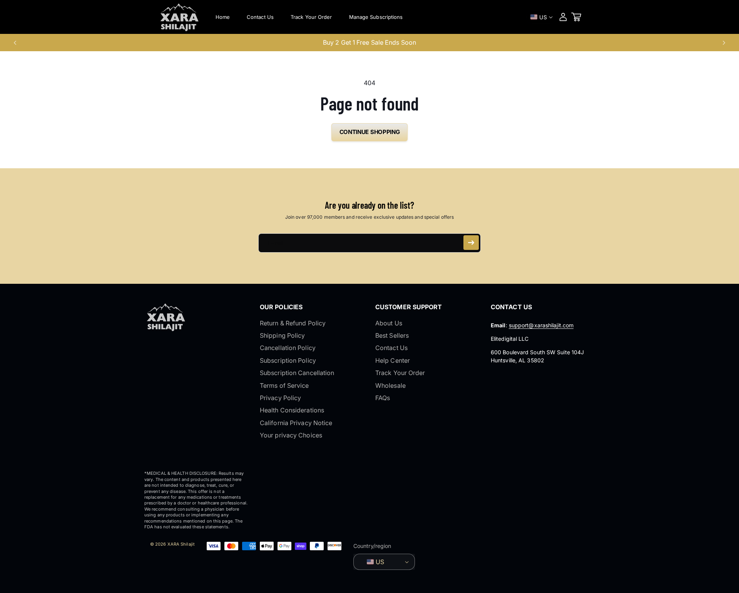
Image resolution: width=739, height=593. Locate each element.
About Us (388, 323)
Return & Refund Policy (293, 323)
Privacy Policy (280, 398)
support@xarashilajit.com (541, 325)
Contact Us (391, 348)
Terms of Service (284, 385)
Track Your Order (400, 373)
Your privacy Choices (291, 435)
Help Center (392, 360)
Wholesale (390, 385)
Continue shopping (369, 132)
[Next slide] (724, 42)
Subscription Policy (288, 360)
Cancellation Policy (288, 348)
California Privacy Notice (296, 423)
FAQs (382, 398)
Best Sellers (392, 335)
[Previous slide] (15, 42)
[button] (576, 17)
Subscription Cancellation (297, 373)
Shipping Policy (282, 335)
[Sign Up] (471, 242)
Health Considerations (292, 410)
